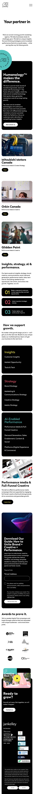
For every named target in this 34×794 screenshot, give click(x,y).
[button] (30, 4)
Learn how (7, 502)
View (5, 170)
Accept (12, 787)
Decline (24, 787)
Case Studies (6, 13)
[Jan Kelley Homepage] (5, 4)
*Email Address (10, 574)
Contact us (9, 710)
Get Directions (6, 728)
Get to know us (10, 125)
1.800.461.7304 (10, 597)
